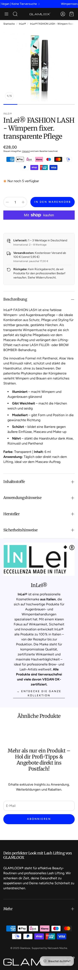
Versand (26, 151)
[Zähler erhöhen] (23, 202)
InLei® (22, 23)
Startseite (9, 23)
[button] (6, 14)
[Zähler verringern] (7, 202)
